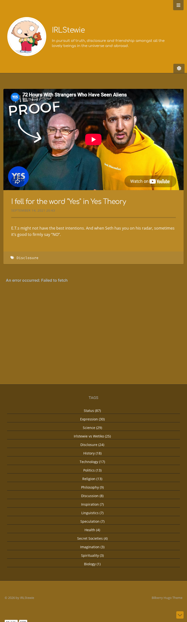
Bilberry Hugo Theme (167, 597)
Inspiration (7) (92, 504)
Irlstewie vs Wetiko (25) (92, 436)
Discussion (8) (92, 495)
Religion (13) (92, 478)
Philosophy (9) (92, 487)
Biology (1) (92, 564)
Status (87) (92, 410)
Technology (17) (92, 461)
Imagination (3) (92, 547)
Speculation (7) (92, 521)
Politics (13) (92, 470)
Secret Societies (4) (92, 538)
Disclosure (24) (92, 444)
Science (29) (92, 427)
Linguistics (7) (92, 513)
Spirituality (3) (92, 555)
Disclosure (27, 258)
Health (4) (92, 530)
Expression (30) (92, 419)
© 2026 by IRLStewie (19, 597)
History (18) (92, 453)
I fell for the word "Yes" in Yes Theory (68, 202)
